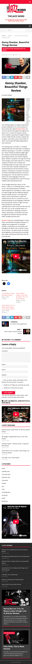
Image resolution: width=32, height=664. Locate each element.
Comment (5, 351)
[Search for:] (16, 30)
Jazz (3, 486)
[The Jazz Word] (16, 12)
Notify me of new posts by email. (13, 388)
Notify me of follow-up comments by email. (16, 385)
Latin (3, 489)
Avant (3, 468)
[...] (7, 624)
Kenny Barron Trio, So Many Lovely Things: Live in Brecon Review (8, 307)
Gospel (4, 483)
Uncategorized (6, 492)
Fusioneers (5, 480)
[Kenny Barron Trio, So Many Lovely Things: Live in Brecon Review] (16, 598)
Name (4, 364)
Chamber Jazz (6, 471)
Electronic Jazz (6, 477)
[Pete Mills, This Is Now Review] (16, 637)
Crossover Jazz (6, 474)
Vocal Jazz (5, 495)
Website (4, 375)
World (3, 498)
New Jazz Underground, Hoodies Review (12, 579)
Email (3, 369)
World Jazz (5, 501)
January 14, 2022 (7, 54)
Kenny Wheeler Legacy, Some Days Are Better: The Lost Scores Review (22, 296)
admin (16, 54)
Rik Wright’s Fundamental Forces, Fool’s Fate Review (15, 556)
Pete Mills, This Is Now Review (10, 457)
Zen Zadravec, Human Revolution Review (8, 294)
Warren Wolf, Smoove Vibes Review (11, 584)
